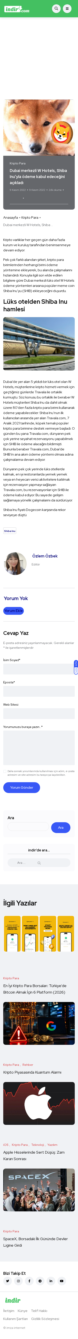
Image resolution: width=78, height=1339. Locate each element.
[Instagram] (18, 1281)
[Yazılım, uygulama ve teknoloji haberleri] (16, 8)
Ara (11, 817)
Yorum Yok (16, 198)
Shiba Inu (33, 198)
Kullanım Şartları (15, 1319)
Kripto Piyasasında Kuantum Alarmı (32, 1072)
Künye (23, 1310)
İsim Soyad (11, 660)
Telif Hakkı (39, 1310)
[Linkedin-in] (51, 1281)
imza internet (15, 1328)
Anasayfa (10, 217)
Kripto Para (29, 217)
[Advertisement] (39, 58)
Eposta (9, 682)
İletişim (8, 1310)
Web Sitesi (10, 704)
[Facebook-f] (29, 1281)
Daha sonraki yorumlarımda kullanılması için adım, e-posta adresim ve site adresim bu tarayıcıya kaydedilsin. (41, 773)
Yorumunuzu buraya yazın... (23, 727)
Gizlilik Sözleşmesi (45, 1319)
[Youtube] (61, 1281)
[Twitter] (7, 1281)
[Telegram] (40, 1281)
